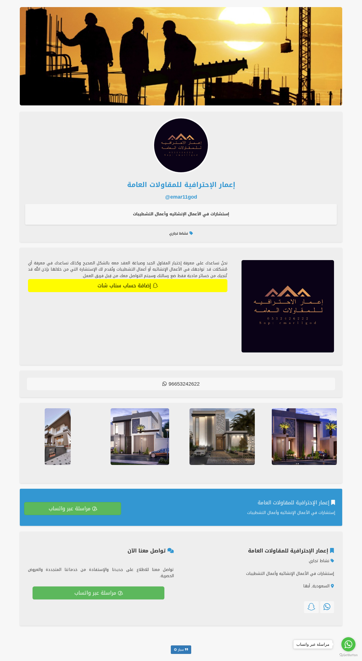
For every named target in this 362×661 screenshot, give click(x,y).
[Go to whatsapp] (348, 644)
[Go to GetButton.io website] (348, 655)
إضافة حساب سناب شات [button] (125, 285)
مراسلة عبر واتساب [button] (70, 508)
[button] (327, 607)
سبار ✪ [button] (179, 650)
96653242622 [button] (183, 384)
